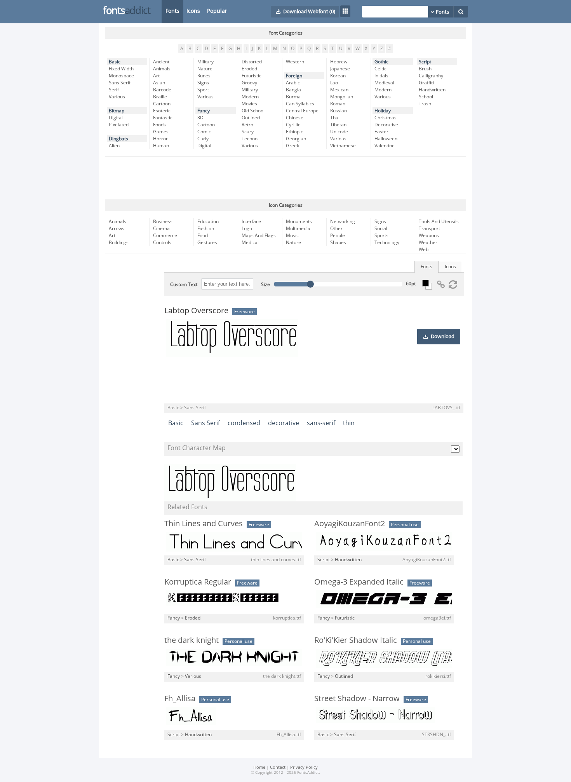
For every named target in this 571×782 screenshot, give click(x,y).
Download (442, 336)
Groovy (249, 83)
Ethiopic (294, 131)
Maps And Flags (259, 235)
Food (202, 235)
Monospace (121, 76)
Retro (247, 124)
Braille (160, 96)
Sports (381, 235)
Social (380, 228)
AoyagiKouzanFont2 (349, 523)
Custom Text (183, 284)
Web (423, 249)
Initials (381, 76)
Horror (160, 138)
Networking (342, 221)
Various (117, 96)
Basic (114, 62)
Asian (159, 83)
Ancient (161, 62)
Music (292, 235)
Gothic (381, 62)
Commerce (165, 235)
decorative (283, 423)
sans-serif (321, 423)
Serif (114, 90)
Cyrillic (293, 124)
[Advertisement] (285, 178)
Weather (428, 242)
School (426, 96)
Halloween (385, 138)
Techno (250, 138)
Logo (247, 228)
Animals (162, 69)
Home (259, 767)
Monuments (299, 221)
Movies (249, 103)
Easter (381, 131)
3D (200, 117)
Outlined (251, 117)
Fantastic (162, 117)
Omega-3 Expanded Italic (359, 581)
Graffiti (426, 83)
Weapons (429, 235)
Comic (204, 131)
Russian (338, 110)
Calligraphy (431, 76)
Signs (203, 83)
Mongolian (341, 96)
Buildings (119, 242)
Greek (292, 145)
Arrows (116, 228)
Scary (248, 131)
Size (265, 284)
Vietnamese (343, 145)
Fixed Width (121, 69)
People (337, 235)
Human (161, 145)
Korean (338, 76)
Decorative (386, 124)
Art (156, 76)
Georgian (296, 138)
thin (349, 423)
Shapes (338, 242)
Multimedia (298, 228)
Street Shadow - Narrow (357, 698)
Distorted (252, 62)
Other (336, 228)
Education (208, 221)
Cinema (161, 228)
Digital (116, 117)
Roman (337, 103)
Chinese (294, 117)
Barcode (162, 90)
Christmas (385, 117)
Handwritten (432, 90)
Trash (425, 103)
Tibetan (338, 124)
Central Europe (302, 110)
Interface (251, 221)
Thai (334, 117)
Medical (250, 242)
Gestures (207, 242)
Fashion (205, 228)
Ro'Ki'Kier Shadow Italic (355, 640)
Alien (114, 145)
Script (425, 62)
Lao (334, 83)
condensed (244, 423)
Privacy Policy (304, 767)
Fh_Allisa (179, 698)
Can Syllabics (300, 103)
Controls (162, 242)
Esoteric (162, 110)
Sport (203, 90)
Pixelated (119, 124)
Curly (203, 138)
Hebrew (338, 62)
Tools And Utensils (439, 221)
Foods (159, 124)
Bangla (293, 90)
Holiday (382, 110)
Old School (253, 110)
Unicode (339, 131)
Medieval (384, 83)
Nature (204, 69)
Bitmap (116, 110)
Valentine (384, 145)
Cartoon (162, 103)
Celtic (380, 69)
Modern (250, 96)
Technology (386, 242)
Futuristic (251, 76)
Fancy (203, 110)
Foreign (294, 76)
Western (295, 62)
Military (205, 62)
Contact (278, 767)
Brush (425, 69)
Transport (429, 228)
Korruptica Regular (197, 581)
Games (161, 131)
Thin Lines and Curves (203, 523)
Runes (204, 76)
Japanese (340, 69)
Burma (293, 96)
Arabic (293, 83)
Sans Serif (120, 83)
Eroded (249, 69)
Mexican (339, 90)
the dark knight (191, 640)
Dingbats (118, 138)
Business (162, 221)
